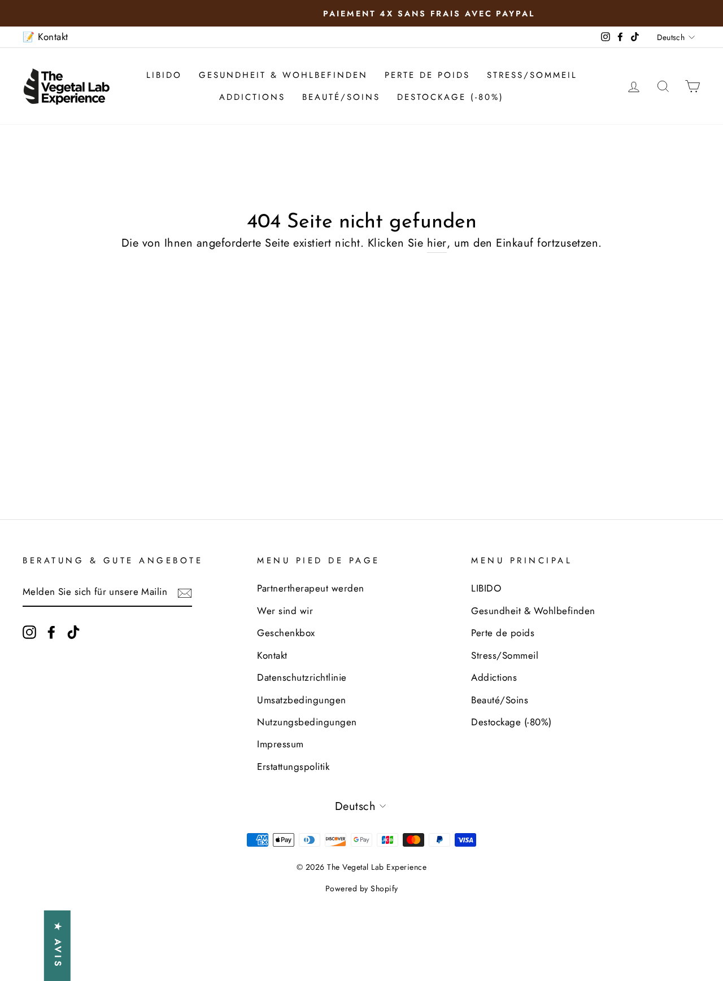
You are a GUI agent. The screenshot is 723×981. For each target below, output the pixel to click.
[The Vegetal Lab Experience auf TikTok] (73, 631)
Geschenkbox (286, 633)
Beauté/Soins (341, 97)
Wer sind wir (285, 610)
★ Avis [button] (57, 945)
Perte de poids (427, 75)
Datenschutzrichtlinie (302, 677)
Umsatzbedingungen (301, 700)
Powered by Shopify (361, 888)
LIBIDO (164, 75)
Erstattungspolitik (293, 766)
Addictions (252, 97)
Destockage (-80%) (450, 97)
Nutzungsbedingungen (307, 722)
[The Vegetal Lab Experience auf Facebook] (51, 631)
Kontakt (272, 655)
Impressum (280, 744)
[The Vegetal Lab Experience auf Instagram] (29, 631)
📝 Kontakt (45, 36)
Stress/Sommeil (532, 75)
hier (437, 243)
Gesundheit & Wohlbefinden (283, 75)
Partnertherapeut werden (310, 588)
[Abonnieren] (184, 593)
